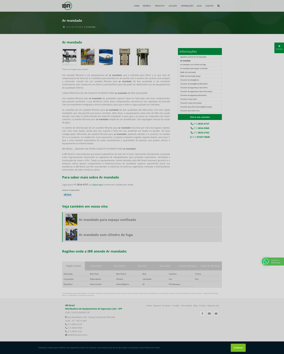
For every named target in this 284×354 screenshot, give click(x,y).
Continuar (238, 348)
